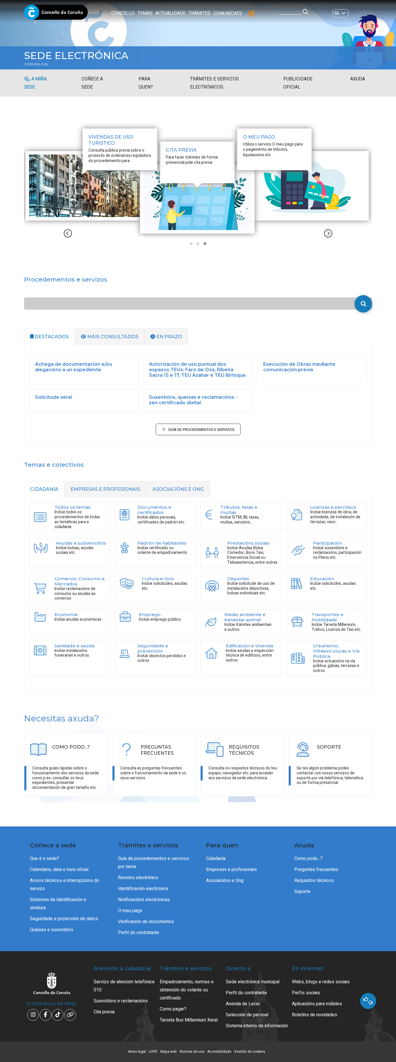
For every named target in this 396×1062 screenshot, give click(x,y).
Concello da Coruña (56, 14)
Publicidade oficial (298, 83)
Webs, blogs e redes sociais (321, 981)
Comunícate (227, 13)
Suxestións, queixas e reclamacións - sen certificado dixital (193, 399)
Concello (123, 13)
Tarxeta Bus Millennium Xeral (189, 1020)
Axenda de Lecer (243, 1003)
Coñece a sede (92, 83)
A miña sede (35, 83)
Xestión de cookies (249, 1051)
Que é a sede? (44, 858)
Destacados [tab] (51, 336)
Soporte (302, 891)
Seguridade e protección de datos (64, 918)
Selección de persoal (247, 1014)
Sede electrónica (76, 55)
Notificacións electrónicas (144, 899)
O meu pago (130, 910)
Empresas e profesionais (231, 869)
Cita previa (104, 1011)
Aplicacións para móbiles (317, 1003)
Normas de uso (192, 1051)
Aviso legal (137, 1051)
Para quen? (146, 83)
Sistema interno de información (257, 1025)
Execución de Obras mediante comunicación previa (299, 366)
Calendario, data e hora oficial (59, 869)
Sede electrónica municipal (252, 981)
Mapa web (168, 1051)
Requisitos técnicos (314, 880)
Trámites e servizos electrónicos (214, 83)
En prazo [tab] (168, 336)
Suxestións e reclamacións (121, 1000)
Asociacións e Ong (225, 880)
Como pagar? (173, 1009)
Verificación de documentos (146, 921)
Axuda (357, 79)
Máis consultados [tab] (112, 336)
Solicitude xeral (53, 397)
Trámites (199, 13)
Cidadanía (216, 858)
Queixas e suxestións (51, 929)
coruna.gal (36, 64)
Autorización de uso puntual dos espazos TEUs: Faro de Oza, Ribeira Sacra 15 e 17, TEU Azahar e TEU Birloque (197, 369)
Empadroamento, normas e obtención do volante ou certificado (187, 990)
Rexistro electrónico (138, 877)
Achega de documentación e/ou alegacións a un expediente (73, 366)
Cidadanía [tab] (44, 489)
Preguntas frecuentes (316, 869)
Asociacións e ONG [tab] (178, 489)
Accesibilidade (219, 1051)
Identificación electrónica (143, 888)
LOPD (153, 1051)
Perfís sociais (306, 992)
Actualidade (170, 13)
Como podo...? (308, 858)
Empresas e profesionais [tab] (105, 489)
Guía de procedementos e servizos (201, 429)
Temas (144, 13)
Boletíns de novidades (314, 1014)
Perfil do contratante (138, 932)
